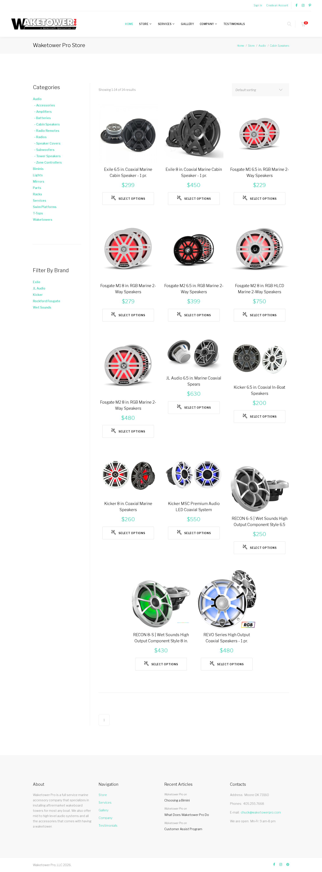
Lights (38, 175)
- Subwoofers (44, 150)
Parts (37, 188)
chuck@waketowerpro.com (261, 812)
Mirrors (38, 181)
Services (165, 24)
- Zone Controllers (47, 162)
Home (129, 24)
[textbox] (256, 90)
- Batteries (42, 118)
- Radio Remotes (46, 130)
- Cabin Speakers (46, 124)
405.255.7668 (253, 803)
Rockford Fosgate (46, 301)
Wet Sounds (42, 307)
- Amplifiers (42, 111)
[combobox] (260, 89)
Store (144, 24)
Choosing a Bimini (177, 800)
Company (207, 24)
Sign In (258, 5)
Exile (36, 282)
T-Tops (38, 213)
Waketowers (42, 219)
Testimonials (234, 24)
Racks (37, 194)
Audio (262, 45)
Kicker (38, 295)
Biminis (38, 169)
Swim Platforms (45, 207)
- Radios (40, 137)
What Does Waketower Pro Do (186, 815)
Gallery (187, 24)
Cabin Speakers (279, 45)
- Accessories (44, 105)
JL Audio (39, 288)
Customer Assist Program (183, 829)
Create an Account (277, 5)
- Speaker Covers (46, 143)
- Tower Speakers (47, 156)
